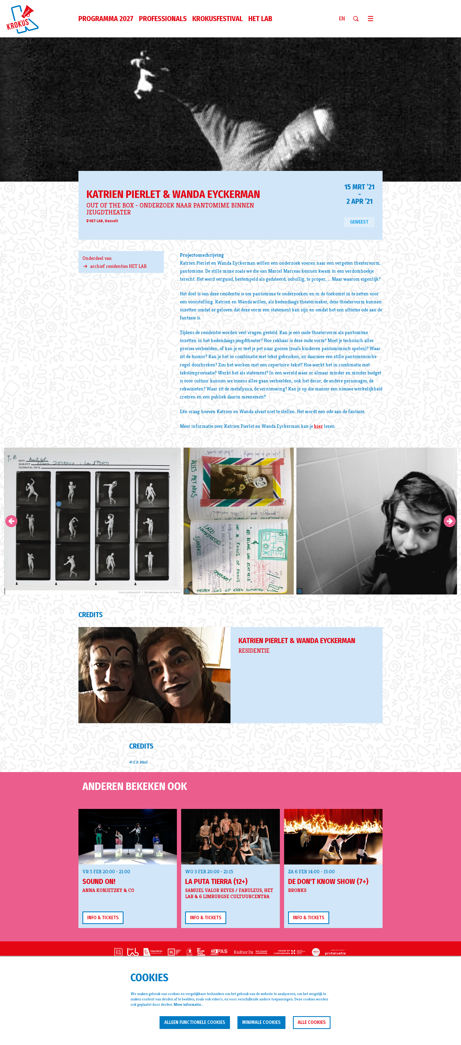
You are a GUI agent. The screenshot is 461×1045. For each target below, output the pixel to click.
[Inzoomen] (187, 591)
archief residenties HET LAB (118, 266)
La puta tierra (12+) (216, 881)
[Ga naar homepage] (25, 19)
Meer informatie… (188, 1004)
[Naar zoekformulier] (358, 19)
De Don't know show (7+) (328, 881)
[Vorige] (11, 521)
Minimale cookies (261, 1022)
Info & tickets (103, 918)
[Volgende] (450, 521)
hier (318, 426)
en (342, 18)
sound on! (98, 881)
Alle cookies (312, 1022)
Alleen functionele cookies (194, 1022)
